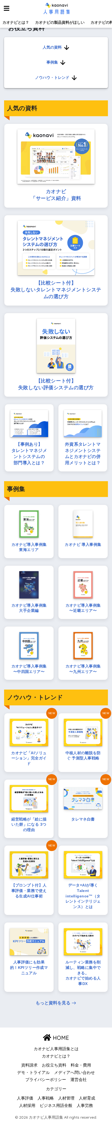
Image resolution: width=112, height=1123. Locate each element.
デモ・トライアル (33, 1072)
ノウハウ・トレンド (52, 77)
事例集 (52, 62)
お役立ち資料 (54, 1065)
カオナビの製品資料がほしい (60, 22)
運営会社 (78, 1079)
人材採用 (27, 1105)
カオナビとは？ (15, 22)
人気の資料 (52, 47)
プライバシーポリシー (45, 1079)
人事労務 (85, 1105)
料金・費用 (81, 1065)
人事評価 (25, 1098)
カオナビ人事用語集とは (56, 1049)
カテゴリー (56, 1089)
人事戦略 (46, 1098)
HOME (60, 1037)
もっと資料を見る (53, 1003)
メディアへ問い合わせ (74, 1072)
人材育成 (87, 1098)
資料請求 (29, 1065)
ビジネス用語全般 (56, 1105)
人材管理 (66, 1098)
